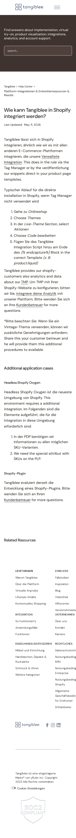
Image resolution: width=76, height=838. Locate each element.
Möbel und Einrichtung (30, 650)
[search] (38, 51)
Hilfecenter (62, 603)
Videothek (61, 597)
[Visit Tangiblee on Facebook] (47, 725)
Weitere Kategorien (27, 674)
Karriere (60, 634)
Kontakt (60, 627)
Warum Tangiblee (26, 577)
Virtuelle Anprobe (26, 590)
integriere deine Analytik (36, 293)
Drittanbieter (63, 707)
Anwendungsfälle (26, 627)
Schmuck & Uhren (27, 668)
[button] (57, 7)
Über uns (61, 621)
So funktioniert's (25, 621)
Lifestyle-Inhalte (25, 597)
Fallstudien (62, 577)
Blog (58, 590)
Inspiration (62, 584)
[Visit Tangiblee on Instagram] (53, 725)
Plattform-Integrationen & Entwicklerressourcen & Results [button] (36, 93)
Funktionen (22, 634)
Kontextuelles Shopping (30, 603)
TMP (24, 282)
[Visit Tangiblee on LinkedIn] (59, 725)
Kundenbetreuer (29, 305)
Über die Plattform (27, 584)
